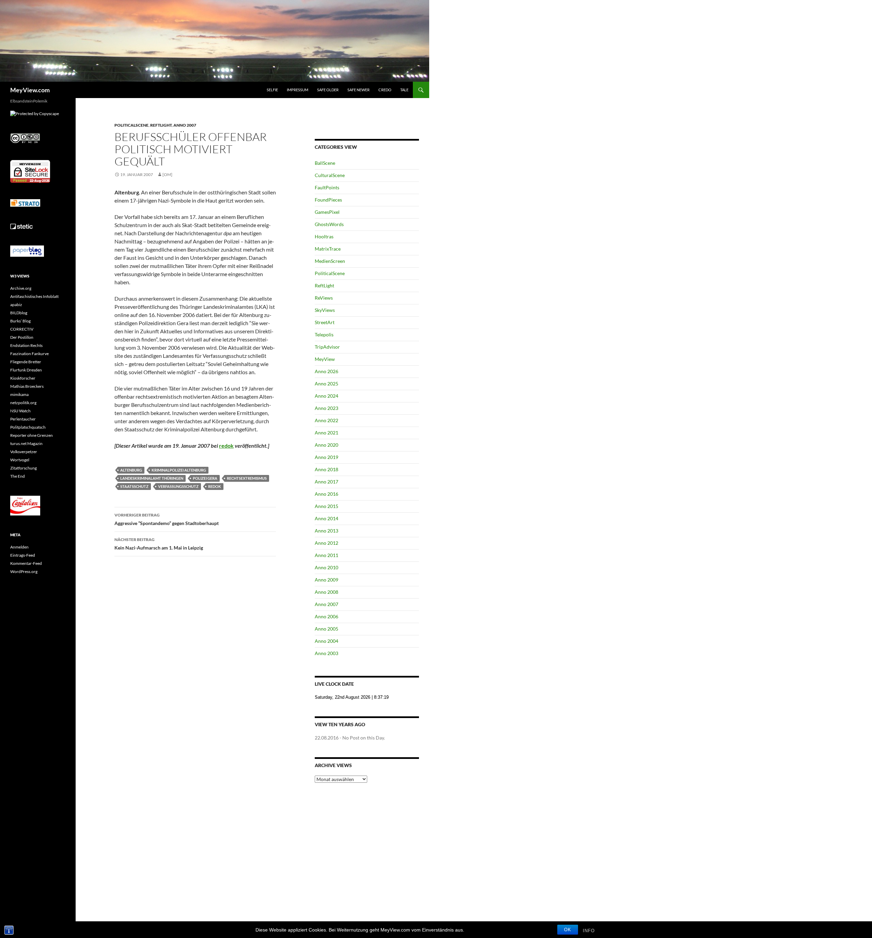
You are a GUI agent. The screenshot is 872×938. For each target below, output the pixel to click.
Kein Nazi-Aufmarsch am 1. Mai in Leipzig (158, 544)
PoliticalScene (131, 125)
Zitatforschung (23, 468)
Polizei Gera (205, 478)
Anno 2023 (326, 408)
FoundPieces (328, 200)
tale (404, 90)
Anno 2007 (184, 125)
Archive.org (20, 288)
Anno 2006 (326, 616)
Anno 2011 (326, 555)
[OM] (167, 174)
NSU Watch (20, 410)
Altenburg (131, 470)
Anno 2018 (326, 469)
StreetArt (324, 322)
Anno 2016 (326, 494)
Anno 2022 (326, 420)
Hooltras (324, 236)
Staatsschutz (134, 486)
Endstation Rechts (26, 345)
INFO (589, 930)
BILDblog (18, 312)
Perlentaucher (23, 419)
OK (567, 929)
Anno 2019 (326, 457)
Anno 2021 (326, 432)
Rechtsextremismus (247, 478)
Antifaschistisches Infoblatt (34, 296)
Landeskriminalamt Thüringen (151, 478)
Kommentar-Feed (26, 563)
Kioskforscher (22, 378)
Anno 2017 (326, 481)
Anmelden (19, 547)
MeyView (325, 359)
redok (226, 445)
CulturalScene (330, 175)
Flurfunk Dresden (26, 369)
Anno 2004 (326, 641)
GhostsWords (329, 224)
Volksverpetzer (23, 451)
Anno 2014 (326, 518)
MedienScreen (330, 261)
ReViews (324, 298)
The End (17, 476)
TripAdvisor (327, 347)
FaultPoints (327, 187)
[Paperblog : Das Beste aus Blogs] (27, 250)
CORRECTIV (21, 329)
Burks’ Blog (20, 320)
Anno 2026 (326, 371)
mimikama (19, 394)
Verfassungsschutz (178, 486)
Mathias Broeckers (27, 386)
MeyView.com (30, 90)
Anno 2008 (326, 592)
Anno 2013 (326, 531)
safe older (328, 90)
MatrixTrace (328, 249)
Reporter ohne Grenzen (31, 435)
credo (384, 90)
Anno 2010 (326, 567)
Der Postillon (21, 337)
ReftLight (161, 125)
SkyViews (325, 310)
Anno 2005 (326, 629)
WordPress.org (23, 571)
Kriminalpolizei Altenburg (179, 470)
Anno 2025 (326, 383)
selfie (272, 90)
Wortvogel (19, 459)
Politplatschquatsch (28, 427)
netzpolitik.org (23, 402)
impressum (297, 90)
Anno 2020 (326, 445)
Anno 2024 (326, 396)
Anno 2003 (326, 653)
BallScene (325, 163)
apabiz (16, 304)
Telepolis (324, 334)
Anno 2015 (326, 506)
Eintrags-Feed (22, 555)
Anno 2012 (326, 543)
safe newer (358, 90)
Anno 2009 (326, 580)
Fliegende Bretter (25, 361)
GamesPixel (327, 212)
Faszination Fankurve (29, 353)
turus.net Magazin (26, 443)
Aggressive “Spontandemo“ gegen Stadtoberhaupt (166, 519)
